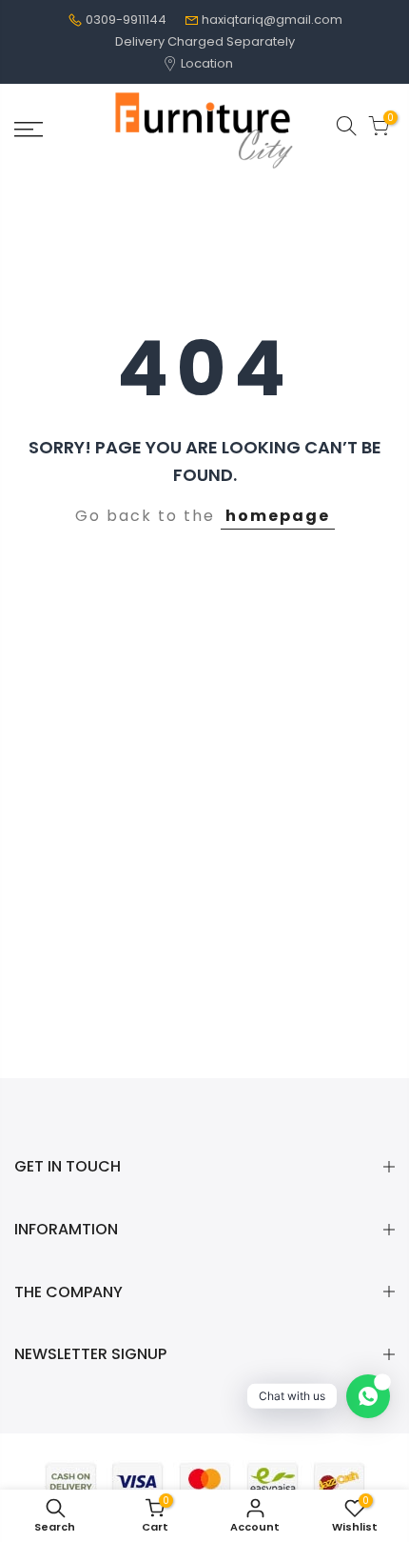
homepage (277, 516)
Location (205, 63)
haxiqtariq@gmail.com (272, 19)
